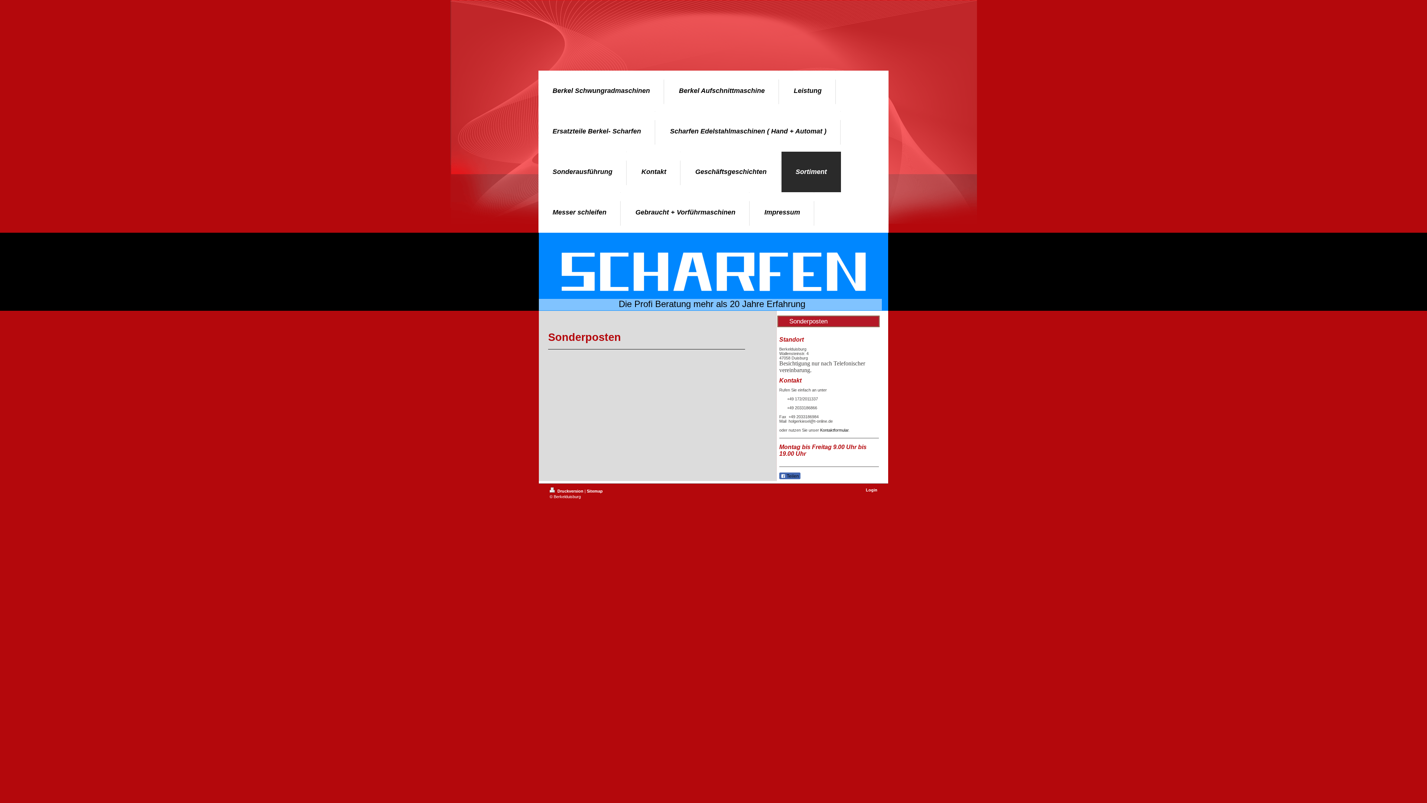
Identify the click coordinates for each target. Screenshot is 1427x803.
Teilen (792, 476)
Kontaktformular (834, 430)
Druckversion (570, 491)
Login (871, 490)
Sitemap (595, 491)
